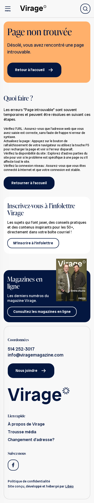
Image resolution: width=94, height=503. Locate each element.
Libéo (69, 486)
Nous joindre (26, 370)
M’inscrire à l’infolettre (33, 243)
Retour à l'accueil (29, 69)
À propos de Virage (26, 424)
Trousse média (22, 431)
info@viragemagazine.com (35, 355)
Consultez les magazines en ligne (42, 311)
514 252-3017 (21, 349)
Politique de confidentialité (29, 481)
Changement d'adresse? (31, 439)
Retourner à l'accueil (29, 183)
